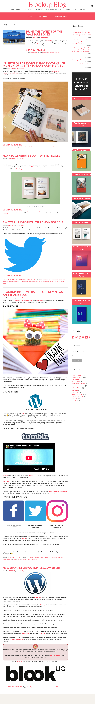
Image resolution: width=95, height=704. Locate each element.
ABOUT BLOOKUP (61, 16)
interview (34, 147)
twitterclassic (54, 212)
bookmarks (62, 280)
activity (48, 280)
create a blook (76, 381)
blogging (32, 557)
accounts (43, 280)
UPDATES (19, 212)
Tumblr (23, 538)
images (17, 281)
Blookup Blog (47, 4)
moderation (32, 281)
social (10, 559)
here (23, 413)
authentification (54, 280)
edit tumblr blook (77, 388)
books (37, 44)
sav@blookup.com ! (16, 639)
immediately (22, 281)
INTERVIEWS (75, 392)
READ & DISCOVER (31, 280)
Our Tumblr (6, 481)
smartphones (46, 281)
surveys (52, 281)
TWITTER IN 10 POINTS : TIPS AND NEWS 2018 (33, 222)
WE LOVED (75, 401)
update (47, 687)
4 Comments (59, 687)
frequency (47, 557)
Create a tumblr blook (78, 384)
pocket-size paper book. (21, 169)
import (34, 687)
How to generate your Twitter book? (31, 155)
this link (42, 633)
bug (31, 687)
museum (11, 75)
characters (12, 281)
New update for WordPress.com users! (32, 567)
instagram (53, 557)
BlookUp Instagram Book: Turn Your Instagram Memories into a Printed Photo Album (81, 42)
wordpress (23, 559)
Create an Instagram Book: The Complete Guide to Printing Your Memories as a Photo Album (81, 50)
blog (28, 557)
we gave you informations (23, 300)
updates (60, 212)
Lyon (38, 147)
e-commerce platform (29, 167)
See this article (55, 655)
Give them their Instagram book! (81, 56)
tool (44, 687)
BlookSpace (49, 40)
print (41, 687)
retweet (40, 281)
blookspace (50, 52)
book (54, 52)
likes (27, 281)
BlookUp (40, 300)
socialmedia (29, 54)
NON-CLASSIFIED (12, 147)
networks (58, 557)
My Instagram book (77, 60)
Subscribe (77, 361)
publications (6, 559)
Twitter (48, 212)
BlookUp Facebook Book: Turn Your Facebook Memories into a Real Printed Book (81, 34)
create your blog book (78, 386)
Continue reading (37, 51)
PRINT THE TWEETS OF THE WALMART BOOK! (44, 33)
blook (22, 147)
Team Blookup (44, 37)
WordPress (37, 597)
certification (6, 281)
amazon (44, 52)
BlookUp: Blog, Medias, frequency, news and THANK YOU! (33, 293)
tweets (44, 212)
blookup (27, 147)
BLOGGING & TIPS (21, 280)
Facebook (42, 557)
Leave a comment (38, 54)
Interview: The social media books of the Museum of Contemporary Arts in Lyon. (34, 64)
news (57, 52)
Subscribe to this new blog (58, 491)
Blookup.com (43, 16)
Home (30, 16)
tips (55, 281)
